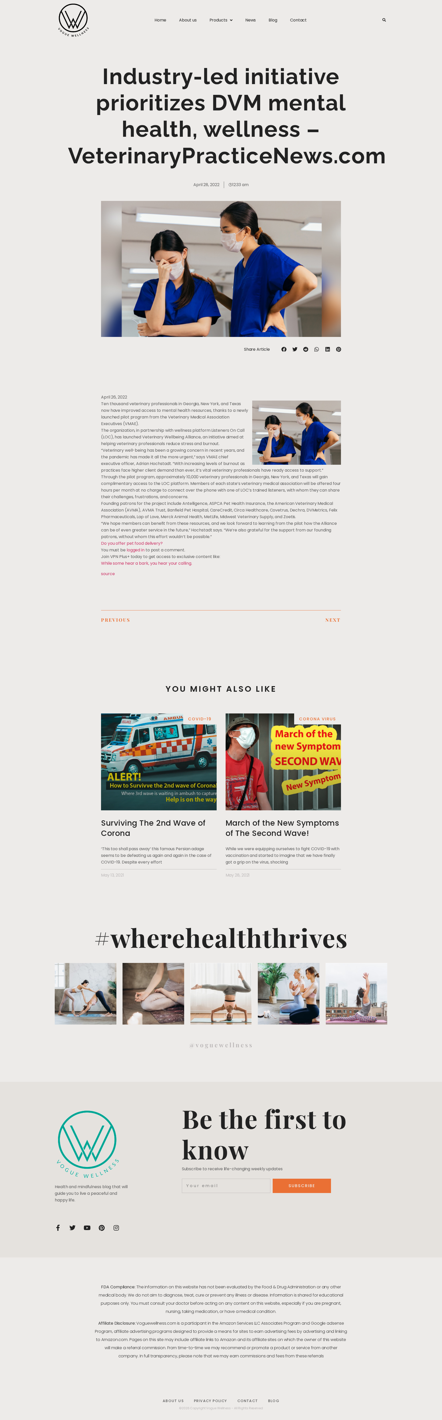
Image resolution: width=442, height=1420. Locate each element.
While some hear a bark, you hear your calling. (146, 563)
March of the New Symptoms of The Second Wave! (282, 828)
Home (160, 20)
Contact (298, 20)
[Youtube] (87, 1228)
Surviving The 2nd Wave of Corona (153, 828)
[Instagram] (116, 1228)
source (108, 574)
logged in (136, 550)
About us (187, 20)
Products (218, 20)
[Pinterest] (101, 1228)
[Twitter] (72, 1228)
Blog (273, 20)
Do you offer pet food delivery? (132, 543)
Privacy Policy (210, 1400)
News (250, 20)
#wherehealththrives (221, 937)
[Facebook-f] (58, 1228)
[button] (384, 20)
